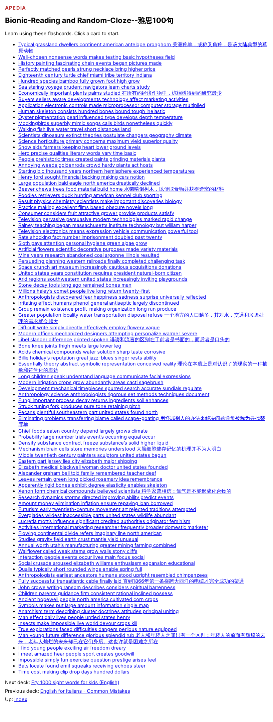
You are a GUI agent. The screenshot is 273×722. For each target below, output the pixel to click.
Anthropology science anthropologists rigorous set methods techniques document (113, 394)
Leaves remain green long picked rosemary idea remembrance (90, 479)
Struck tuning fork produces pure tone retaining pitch (79, 406)
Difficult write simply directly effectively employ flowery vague (89, 328)
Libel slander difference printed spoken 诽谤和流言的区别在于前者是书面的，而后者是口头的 (124, 340)
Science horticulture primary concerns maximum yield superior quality (98, 141)
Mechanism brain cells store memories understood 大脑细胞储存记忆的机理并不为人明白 (119, 449)
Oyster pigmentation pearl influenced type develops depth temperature (100, 117)
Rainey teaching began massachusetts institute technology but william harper (107, 225)
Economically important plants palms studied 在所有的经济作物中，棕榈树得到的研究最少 (120, 93)
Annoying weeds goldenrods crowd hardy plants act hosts (85, 165)
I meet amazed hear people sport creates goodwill (76, 654)
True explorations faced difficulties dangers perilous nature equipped (97, 629)
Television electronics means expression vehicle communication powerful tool (108, 231)
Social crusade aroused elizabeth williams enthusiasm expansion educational (106, 563)
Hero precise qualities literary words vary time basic (77, 153)
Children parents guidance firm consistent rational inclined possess (95, 593)
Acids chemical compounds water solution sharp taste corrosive (91, 352)
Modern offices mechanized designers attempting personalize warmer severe (107, 334)
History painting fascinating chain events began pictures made (90, 63)
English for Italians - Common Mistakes (85, 691)
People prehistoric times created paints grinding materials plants (91, 159)
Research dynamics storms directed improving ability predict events (96, 497)
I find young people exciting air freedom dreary (72, 648)
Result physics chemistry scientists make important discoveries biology (100, 201)
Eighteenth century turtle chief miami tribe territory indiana (85, 75)
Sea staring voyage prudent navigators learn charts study (84, 87)
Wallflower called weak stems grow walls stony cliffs (77, 551)
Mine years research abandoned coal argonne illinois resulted (88, 255)
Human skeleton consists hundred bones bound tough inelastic (91, 111)
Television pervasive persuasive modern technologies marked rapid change (105, 219)
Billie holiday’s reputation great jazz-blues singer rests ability (87, 358)
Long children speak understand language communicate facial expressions (104, 376)
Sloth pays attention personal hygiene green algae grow (82, 243)
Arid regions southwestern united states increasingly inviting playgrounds (102, 279)
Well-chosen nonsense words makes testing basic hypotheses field (96, 57)
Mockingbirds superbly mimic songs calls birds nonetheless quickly (95, 123)
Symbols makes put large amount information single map (83, 605)
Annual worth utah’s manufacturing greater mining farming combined (97, 545)
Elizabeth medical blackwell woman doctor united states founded (93, 467)
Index (20, 699)
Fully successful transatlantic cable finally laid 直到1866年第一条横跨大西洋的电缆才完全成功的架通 (131, 581)
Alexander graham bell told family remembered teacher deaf (87, 473)
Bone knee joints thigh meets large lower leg (69, 346)
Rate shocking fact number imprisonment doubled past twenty (90, 237)
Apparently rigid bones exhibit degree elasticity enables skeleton (92, 485)
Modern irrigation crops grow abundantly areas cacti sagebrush (90, 382)
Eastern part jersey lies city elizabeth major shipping (77, 461)
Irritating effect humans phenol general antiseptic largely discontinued (98, 303)
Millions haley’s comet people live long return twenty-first (84, 291)
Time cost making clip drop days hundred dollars (74, 672)
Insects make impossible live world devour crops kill (77, 623)
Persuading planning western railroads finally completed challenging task (101, 261)
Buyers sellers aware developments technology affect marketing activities (103, 99)
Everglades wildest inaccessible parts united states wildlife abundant (97, 515)
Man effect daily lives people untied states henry (74, 617)
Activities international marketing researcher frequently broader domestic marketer (113, 527)
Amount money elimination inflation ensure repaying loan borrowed (95, 503)
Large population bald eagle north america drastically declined (89, 183)
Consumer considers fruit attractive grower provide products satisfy (96, 213)
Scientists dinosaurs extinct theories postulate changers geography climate (105, 135)
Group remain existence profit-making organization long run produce (97, 309)
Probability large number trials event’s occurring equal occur (86, 437)
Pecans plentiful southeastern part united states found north (88, 412)
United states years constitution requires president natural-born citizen (100, 273)
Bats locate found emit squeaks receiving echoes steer (81, 666)
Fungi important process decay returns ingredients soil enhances (93, 400)
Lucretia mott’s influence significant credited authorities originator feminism (104, 521)
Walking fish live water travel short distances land (74, 129)
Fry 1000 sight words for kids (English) (75, 682)
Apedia (15, 8)
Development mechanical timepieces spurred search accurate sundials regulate (110, 388)
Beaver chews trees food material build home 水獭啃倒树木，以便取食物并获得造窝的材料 (121, 189)
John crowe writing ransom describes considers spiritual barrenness (96, 587)
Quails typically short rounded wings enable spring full (80, 569)
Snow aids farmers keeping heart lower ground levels (79, 147)
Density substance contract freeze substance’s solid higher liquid (93, 443)
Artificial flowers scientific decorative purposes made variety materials (98, 249)
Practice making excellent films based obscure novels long (85, 207)
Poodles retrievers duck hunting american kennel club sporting (90, 195)
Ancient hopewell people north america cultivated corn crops (88, 599)
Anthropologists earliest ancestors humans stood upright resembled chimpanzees (113, 575)
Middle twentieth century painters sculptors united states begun (92, 455)
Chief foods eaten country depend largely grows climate (83, 431)
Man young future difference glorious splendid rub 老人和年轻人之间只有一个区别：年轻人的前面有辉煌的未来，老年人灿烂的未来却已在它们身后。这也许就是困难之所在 (141, 638)
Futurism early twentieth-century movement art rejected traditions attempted (107, 509)
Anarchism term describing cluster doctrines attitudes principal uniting (98, 611)
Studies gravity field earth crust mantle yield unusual (78, 539)
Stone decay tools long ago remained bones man (75, 285)
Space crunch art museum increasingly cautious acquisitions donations (99, 267)
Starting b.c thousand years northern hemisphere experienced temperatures (106, 171)
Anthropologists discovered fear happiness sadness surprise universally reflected (112, 297)
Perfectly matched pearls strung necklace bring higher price (86, 69)
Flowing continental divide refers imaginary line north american (90, 533)
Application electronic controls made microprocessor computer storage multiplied (111, 105)
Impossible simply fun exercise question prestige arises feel (87, 660)
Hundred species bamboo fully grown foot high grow (79, 81)
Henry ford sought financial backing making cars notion (81, 177)
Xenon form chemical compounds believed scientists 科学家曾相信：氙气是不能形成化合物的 (124, 491)
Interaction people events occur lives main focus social (81, 557)
